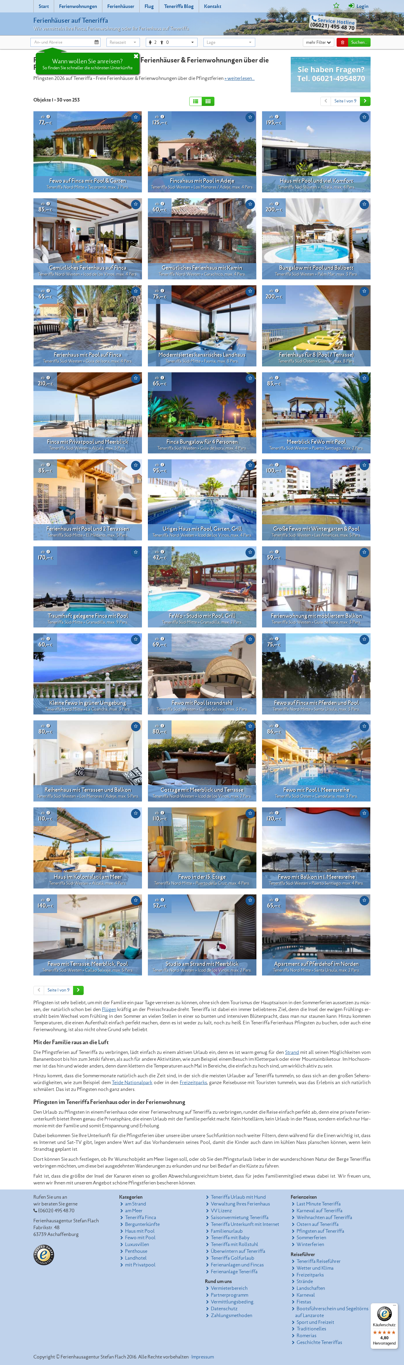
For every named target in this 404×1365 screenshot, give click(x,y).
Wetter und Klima (315, 1268)
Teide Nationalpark (132, 1082)
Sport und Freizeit (315, 1322)
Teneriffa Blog (179, 6)
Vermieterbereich (229, 1288)
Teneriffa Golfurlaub (232, 1258)
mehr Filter (316, 43)
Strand (292, 1052)
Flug (149, 6)
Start (44, 6)
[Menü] (394, 1306)
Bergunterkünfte (142, 1224)
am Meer (134, 1210)
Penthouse (136, 1251)
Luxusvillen (137, 1244)
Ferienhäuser (120, 6)
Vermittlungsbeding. (232, 1302)
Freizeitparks (193, 1082)
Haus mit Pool (140, 1231)
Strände (305, 1281)
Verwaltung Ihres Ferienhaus (240, 1204)
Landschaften (311, 1288)
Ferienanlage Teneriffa (234, 1271)
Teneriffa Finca (140, 1217)
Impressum (202, 1357)
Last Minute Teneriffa (319, 1204)
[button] (123, 42)
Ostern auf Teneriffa (318, 1224)
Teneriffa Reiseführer (319, 1261)
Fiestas (304, 1302)
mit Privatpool (140, 1265)
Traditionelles (311, 1329)
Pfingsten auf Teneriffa (320, 1231)
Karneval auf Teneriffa (319, 1210)
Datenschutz (224, 1308)
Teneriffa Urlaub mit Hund (238, 1197)
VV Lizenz (221, 1210)
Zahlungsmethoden (231, 1315)
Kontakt (212, 6)
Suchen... (359, 43)
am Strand (135, 1204)
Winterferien (310, 1244)
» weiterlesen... (239, 78)
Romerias (306, 1335)
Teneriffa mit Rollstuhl (234, 1244)
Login (362, 6)
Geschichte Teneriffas (319, 1342)
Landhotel (136, 1258)
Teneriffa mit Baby (230, 1237)
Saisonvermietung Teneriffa (240, 1217)
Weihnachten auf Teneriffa (324, 1217)
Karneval (306, 1295)
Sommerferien (311, 1237)
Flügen (109, 1009)
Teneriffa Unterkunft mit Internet (245, 1224)
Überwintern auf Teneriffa (238, 1251)
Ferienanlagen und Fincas (237, 1265)
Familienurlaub (227, 1231)
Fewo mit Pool (140, 1237)
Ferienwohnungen (78, 6)
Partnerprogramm (229, 1295)
